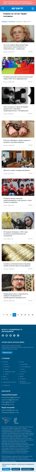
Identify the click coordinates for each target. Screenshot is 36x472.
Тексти (22, 362)
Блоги (22, 374)
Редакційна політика (9, 382)
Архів (21, 376)
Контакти (23, 379)
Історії (6, 364)
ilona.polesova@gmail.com (11, 397)
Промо (23, 371)
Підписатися (7, 352)
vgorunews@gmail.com (10, 400)
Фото (23, 369)
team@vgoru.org (8, 404)
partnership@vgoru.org (10, 410)
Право (6, 369)
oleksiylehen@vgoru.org (10, 412)
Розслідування (26, 366)
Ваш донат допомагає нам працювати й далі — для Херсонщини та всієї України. (18, 2)
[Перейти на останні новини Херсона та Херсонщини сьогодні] (17, 8)
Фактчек (7, 366)
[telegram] (14, 336)
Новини (5, 362)
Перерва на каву (9, 371)
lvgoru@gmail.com (8, 402)
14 (29, 315)
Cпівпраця (6, 385)
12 (21, 315)
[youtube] (10, 336)
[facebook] (3, 336)
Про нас (5, 379)
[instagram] (6, 336)
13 (25, 315)
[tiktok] (18, 336)
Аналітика (24, 364)
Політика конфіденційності (25, 382)
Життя (6, 374)
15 (32, 315)
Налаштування (26, 469)
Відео (5, 376)
